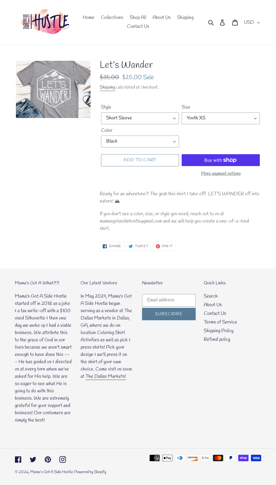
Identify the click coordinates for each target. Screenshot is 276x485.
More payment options (221, 173)
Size (186, 107)
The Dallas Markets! (105, 376)
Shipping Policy (218, 331)
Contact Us (215, 313)
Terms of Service (220, 322)
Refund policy (217, 339)
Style (106, 107)
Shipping (107, 87)
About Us (213, 305)
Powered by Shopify (90, 472)
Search (211, 296)
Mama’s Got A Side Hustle (51, 472)
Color (106, 130)
